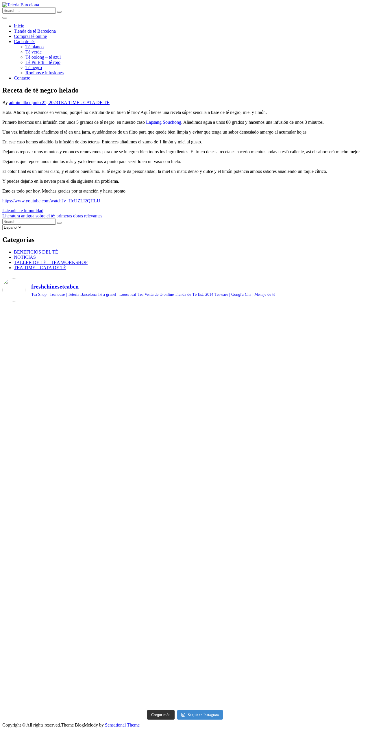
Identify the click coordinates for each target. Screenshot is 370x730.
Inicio (19, 25)
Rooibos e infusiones (44, 72)
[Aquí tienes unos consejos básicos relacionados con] (231, 676)
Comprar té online (30, 36)
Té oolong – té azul (43, 57)
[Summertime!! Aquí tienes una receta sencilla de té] (47, 494)
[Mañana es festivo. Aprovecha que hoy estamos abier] (231, 321)
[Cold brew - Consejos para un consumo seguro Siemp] (139, 337)
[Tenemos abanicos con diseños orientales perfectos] (231, 470)
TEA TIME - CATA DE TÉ (84, 102)
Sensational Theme (122, 724)
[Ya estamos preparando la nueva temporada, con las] (323, 326)
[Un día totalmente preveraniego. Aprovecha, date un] (47, 663)
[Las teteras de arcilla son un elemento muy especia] (323, 504)
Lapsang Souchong (163, 122)
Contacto (22, 77)
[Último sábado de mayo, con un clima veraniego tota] (323, 585)
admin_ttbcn (20, 102)
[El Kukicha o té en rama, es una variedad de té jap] (47, 593)
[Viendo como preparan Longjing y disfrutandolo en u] (47, 384)
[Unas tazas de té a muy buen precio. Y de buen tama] (139, 564)
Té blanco (34, 46)
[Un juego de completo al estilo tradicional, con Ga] (323, 661)
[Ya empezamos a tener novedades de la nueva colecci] (47, 329)
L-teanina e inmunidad (22, 210)
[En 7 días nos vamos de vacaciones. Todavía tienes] (139, 501)
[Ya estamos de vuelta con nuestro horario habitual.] (139, 413)
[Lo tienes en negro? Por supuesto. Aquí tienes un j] (139, 658)
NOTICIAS (25, 257)
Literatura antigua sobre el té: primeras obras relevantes (52, 215)
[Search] (59, 12)
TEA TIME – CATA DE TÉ (40, 267)
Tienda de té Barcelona (35, 31)
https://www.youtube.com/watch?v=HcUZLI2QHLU (51, 200)
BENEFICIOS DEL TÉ (36, 252)
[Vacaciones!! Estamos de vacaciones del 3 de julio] (231, 395)
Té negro (33, 67)
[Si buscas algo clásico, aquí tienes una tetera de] (231, 598)
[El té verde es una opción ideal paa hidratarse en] (323, 413)
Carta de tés (24, 41)
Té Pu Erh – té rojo (42, 62)
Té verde (33, 51)
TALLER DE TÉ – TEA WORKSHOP (51, 262)
